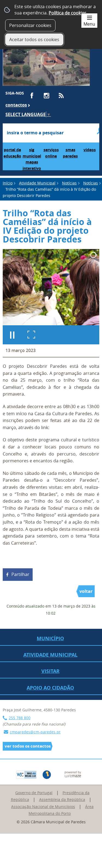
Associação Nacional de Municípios (43, 806)
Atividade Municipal (37, 183)
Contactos (16, 105)
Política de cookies (67, 13)
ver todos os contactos (28, 746)
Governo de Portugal (33, 792)
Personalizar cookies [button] (30, 25)
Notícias (69, 183)
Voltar (85, 591)
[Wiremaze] (73, 773)
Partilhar (20, 574)
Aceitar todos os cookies (34, 40)
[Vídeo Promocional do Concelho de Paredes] (46, 62)
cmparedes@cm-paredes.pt (35, 731)
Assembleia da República (62, 799)
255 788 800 (19, 717)
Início (8, 183)
